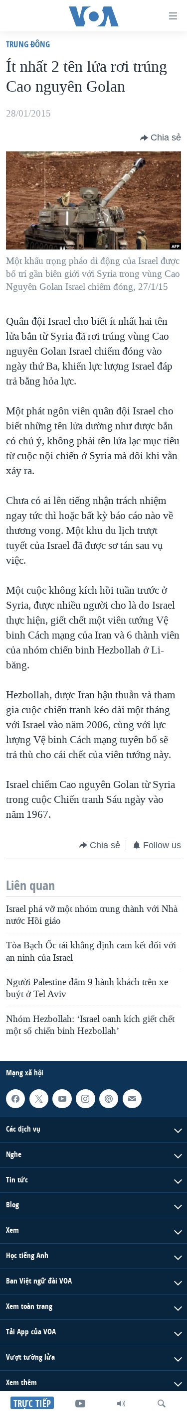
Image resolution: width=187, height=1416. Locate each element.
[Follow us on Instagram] (85, 1098)
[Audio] (121, 1403)
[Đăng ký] (132, 1098)
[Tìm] (162, 1403)
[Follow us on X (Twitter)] (38, 1098)
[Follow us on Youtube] (61, 1098)
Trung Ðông (28, 44)
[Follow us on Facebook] (15, 1098)
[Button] (160, 137)
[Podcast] (108, 1098)
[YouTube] (80, 1403)
